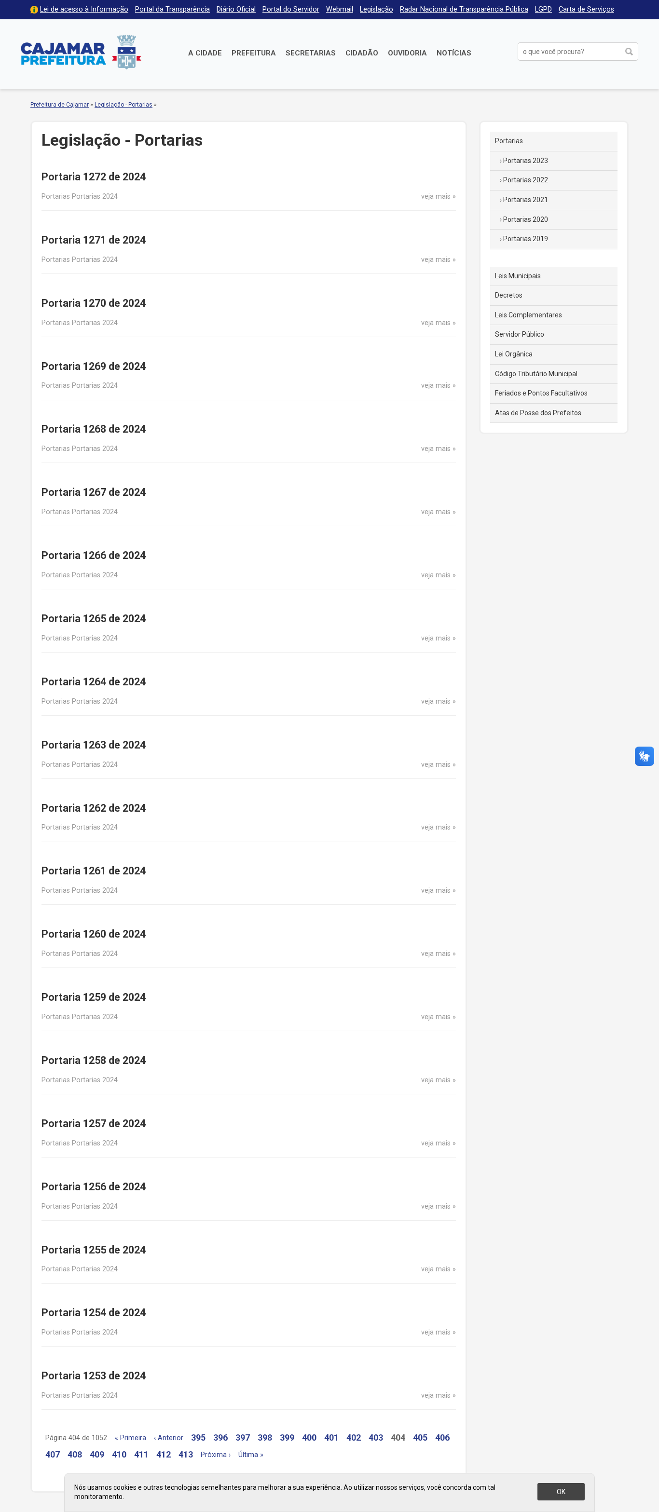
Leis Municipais (518, 276)
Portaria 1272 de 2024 (93, 177)
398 (265, 1437)
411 (141, 1454)
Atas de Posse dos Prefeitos (538, 413)
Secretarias (311, 53)
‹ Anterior (168, 1438)
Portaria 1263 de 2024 (93, 745)
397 (242, 1437)
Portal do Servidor (290, 9)
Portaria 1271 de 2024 (93, 240)
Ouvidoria (407, 53)
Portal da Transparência (172, 9)
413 (185, 1454)
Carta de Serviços (586, 9)
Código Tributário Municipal (536, 374)
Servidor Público (519, 334)
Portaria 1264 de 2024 (93, 682)
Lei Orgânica (514, 354)
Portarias (509, 141)
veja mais (436, 196)
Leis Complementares (528, 315)
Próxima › (216, 1455)
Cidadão (361, 53)
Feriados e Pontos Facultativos (541, 393)
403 (376, 1437)
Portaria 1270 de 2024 (93, 303)
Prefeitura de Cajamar (81, 52)
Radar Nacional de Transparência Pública (464, 9)
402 (353, 1437)
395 (198, 1437)
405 (420, 1437)
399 (287, 1437)
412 (163, 1454)
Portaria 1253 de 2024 (93, 1376)
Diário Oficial (236, 9)
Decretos (508, 295)
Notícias (454, 53)
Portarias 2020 (525, 219)
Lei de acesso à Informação (84, 9)
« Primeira (130, 1438)
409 (97, 1454)
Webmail (339, 9)
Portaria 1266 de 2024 (93, 555)
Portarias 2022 (525, 180)
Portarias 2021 (525, 200)
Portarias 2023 (525, 160)
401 (331, 1437)
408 (75, 1454)
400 (309, 1437)
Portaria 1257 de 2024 (93, 1123)
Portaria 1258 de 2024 (93, 1060)
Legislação (376, 9)
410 (119, 1454)
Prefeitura (254, 53)
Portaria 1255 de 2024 (93, 1250)
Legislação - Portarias (123, 104)
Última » (250, 1455)
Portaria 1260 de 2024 (93, 934)
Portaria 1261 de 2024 (93, 871)
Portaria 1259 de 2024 (93, 997)
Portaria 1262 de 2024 (93, 808)
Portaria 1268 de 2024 (93, 429)
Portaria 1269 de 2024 (93, 366)
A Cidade (205, 53)
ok (561, 1492)
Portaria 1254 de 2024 (93, 1313)
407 (52, 1454)
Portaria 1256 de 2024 (93, 1187)
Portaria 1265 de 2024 (93, 619)
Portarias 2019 (525, 239)
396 (220, 1437)
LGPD (543, 9)
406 (442, 1437)
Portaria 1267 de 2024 (93, 492)
